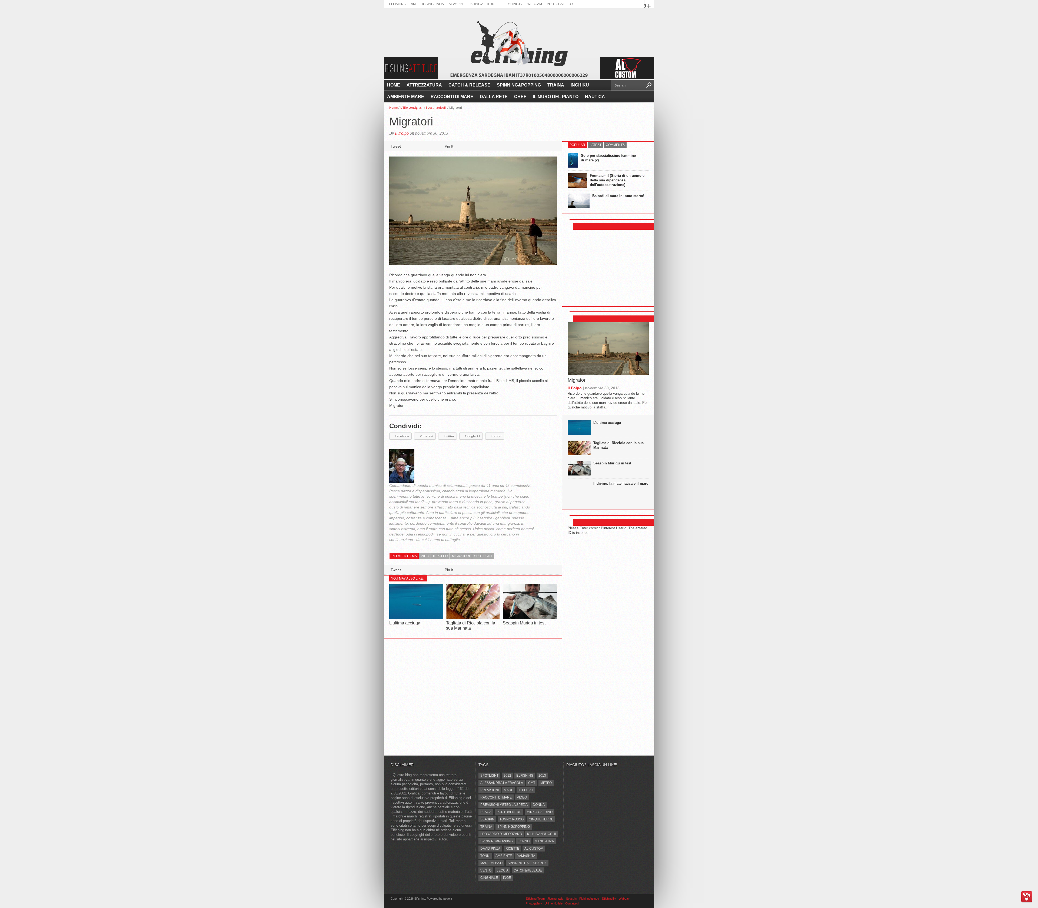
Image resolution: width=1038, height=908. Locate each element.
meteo (546, 783)
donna (539, 805)
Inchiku (580, 85)
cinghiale (489, 878)
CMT (531, 783)
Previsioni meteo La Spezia (504, 805)
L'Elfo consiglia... (411, 107)
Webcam (534, 4)
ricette (512, 848)
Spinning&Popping (519, 85)
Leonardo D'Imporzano (501, 834)
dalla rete (494, 96)
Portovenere (509, 812)
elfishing (524, 775)
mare (508, 790)
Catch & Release (469, 85)
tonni (485, 856)
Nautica (595, 96)
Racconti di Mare (452, 96)
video (522, 797)
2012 (507, 775)
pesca (485, 812)
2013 (425, 556)
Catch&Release (528, 870)
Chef (520, 96)
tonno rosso (512, 819)
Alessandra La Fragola (501, 783)
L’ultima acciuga (404, 623)
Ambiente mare (405, 96)
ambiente (503, 856)
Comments (615, 145)
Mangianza (544, 841)
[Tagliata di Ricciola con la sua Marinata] (473, 618)
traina (486, 827)
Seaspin (456, 4)
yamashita (526, 856)
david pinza (490, 848)
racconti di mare (496, 797)
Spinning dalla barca (527, 863)
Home (393, 85)
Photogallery (560, 4)
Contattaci (571, 903)
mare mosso (491, 863)
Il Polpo (402, 133)
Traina (555, 85)
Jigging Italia (432, 4)
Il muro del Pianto (555, 96)
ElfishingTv (512, 4)
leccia (502, 870)
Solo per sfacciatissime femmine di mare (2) (608, 158)
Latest (595, 145)
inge (507, 878)
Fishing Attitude (482, 4)
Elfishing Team (402, 4)
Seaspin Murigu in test (524, 623)
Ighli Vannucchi (541, 834)
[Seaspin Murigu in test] (530, 618)
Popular (577, 145)
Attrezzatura (424, 85)
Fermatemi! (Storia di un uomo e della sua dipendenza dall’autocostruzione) (617, 180)
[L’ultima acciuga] (416, 618)
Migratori (577, 380)
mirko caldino (540, 812)
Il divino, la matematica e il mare (620, 483)
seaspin (487, 819)
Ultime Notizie (554, 903)
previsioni (489, 790)
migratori (461, 556)
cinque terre (541, 819)
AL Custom (533, 848)
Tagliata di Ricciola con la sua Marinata (618, 445)
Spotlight (483, 556)
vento (485, 870)
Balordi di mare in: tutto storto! (618, 196)
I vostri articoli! (436, 107)
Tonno (524, 841)
